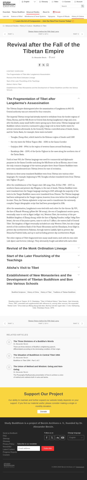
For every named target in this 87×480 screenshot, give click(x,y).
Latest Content (8, 449)
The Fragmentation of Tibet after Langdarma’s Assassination (28, 74)
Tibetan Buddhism (18, 12)
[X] (43, 65)
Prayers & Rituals (63, 16)
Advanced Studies (32, 12)
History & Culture (78, 16)
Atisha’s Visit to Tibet (14, 84)
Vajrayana (51, 16)
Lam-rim (6, 16)
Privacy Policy (8, 444)
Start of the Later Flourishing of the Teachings (23, 81)
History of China (33, 292)
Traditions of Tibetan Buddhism (64, 292)
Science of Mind (16, 16)
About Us (46, 12)
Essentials (6, 12)
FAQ (4, 436)
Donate (57, 12)
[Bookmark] (47, 65)
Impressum (80, 467)
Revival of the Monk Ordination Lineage (21, 78)
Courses (67, 1)
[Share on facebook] (39, 65)
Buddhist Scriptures (19, 292)
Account (79, 1)
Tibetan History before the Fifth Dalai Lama (43, 31)
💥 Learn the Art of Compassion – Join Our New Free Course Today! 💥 (43, 21)
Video (56, 1)
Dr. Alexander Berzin (39, 57)
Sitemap (6, 439)
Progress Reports (10, 452)
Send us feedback (10, 433)
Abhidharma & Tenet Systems (35, 16)
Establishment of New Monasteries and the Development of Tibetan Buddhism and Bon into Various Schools (42, 89)
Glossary (44, 1)
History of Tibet (46, 292)
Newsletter (7, 447)
